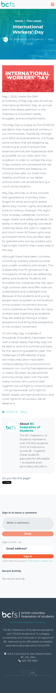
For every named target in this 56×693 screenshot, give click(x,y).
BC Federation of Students (26, 39)
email (33, 673)
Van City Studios (45, 675)
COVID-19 (12, 411)
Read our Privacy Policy (28, 671)
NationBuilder (20, 675)
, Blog (23, 411)
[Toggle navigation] (52, 4)
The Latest (34, 21)
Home (19, 21)
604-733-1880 (30, 660)
